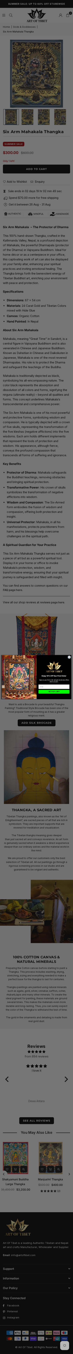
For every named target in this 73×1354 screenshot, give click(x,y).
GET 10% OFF (53, 692)
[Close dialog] (69, 657)
